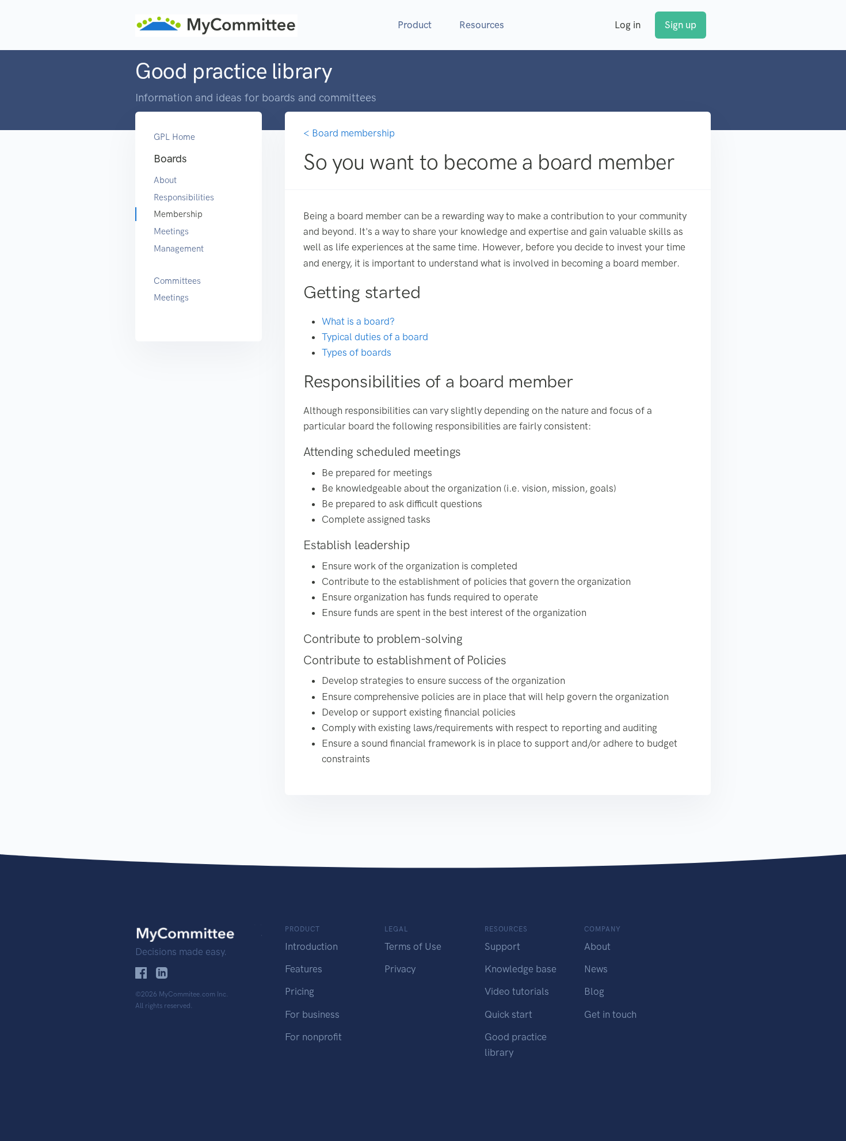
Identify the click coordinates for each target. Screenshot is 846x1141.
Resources (481, 25)
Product (415, 25)
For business (312, 1014)
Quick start (508, 1014)
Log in (628, 25)
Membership (178, 214)
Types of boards (356, 352)
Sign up (680, 25)
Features (303, 969)
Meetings (171, 231)
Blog (594, 991)
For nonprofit (313, 1037)
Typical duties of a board (375, 337)
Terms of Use (412, 946)
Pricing (299, 991)
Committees (177, 281)
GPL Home (174, 137)
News (596, 969)
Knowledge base (521, 969)
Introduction (311, 946)
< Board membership (349, 133)
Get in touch (610, 1014)
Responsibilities (184, 197)
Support (502, 946)
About (165, 180)
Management (179, 249)
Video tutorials (517, 991)
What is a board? (358, 321)
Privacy (400, 969)
